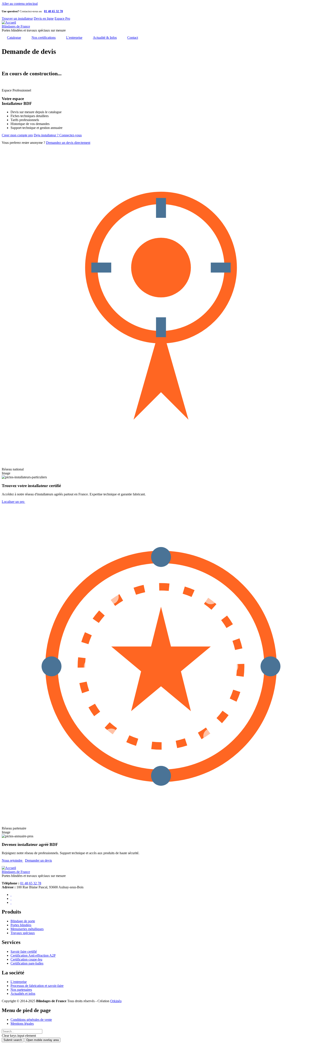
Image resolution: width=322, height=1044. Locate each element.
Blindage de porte (23, 921)
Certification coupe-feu (26, 959)
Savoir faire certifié (24, 951)
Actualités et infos (23, 993)
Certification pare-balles (27, 963)
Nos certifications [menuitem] (44, 37)
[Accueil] (9, 22)
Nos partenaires (21, 989)
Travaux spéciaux (23, 933)
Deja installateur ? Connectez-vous (58, 135)
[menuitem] (132, 37)
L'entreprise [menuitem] (74, 37)
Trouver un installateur (17, 18)
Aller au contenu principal (20, 3)
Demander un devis (38, 860)
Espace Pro (62, 18)
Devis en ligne (44, 18)
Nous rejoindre (12, 860)
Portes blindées (21, 925)
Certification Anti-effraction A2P (33, 955)
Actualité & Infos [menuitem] (105, 37)
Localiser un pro (13, 502)
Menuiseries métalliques (27, 929)
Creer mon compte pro (17, 135)
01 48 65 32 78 (30, 883)
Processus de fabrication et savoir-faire (37, 986)
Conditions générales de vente (31, 1019)
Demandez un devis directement (68, 142)
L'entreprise (19, 982)
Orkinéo (116, 1001)
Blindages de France (16, 26)
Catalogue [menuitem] (14, 37)
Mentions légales (22, 1023)
